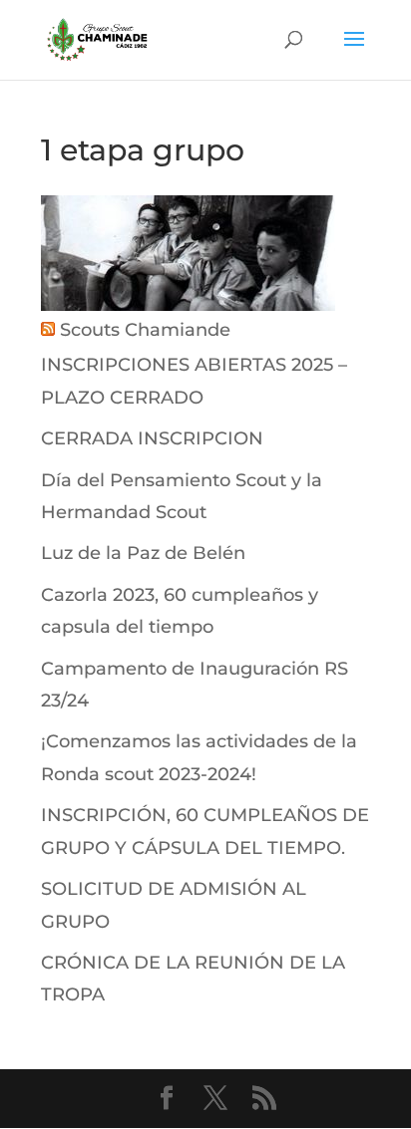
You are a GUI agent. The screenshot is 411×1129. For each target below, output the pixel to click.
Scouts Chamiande (145, 330)
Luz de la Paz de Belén (143, 553)
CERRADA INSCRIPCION (152, 438)
